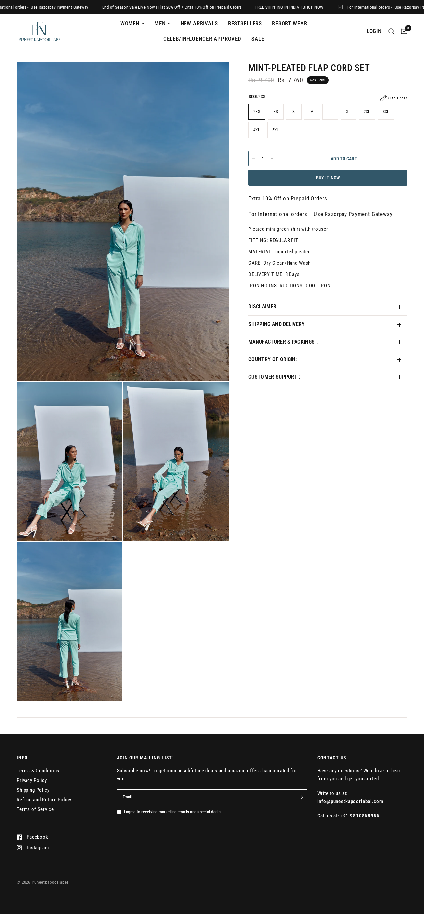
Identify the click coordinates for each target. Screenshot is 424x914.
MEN (160, 23)
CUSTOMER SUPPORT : (274, 377)
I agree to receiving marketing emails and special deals (172, 811)
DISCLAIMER (262, 306)
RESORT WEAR (289, 23)
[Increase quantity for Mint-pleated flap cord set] (272, 158)
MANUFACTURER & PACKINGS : (283, 342)
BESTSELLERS (245, 23)
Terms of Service (35, 809)
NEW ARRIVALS (199, 23)
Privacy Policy (32, 780)
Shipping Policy (33, 790)
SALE (257, 39)
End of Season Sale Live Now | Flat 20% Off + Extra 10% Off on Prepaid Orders (150, 7)
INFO (22, 757)
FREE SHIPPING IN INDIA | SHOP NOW (267, 7)
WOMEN (129, 23)
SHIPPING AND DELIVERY (276, 324)
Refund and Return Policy (44, 800)
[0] (402, 31)
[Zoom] (215, 76)
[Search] (391, 31)
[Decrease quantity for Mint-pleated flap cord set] (254, 158)
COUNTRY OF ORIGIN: (272, 359)
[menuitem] (132, 23)
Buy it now (328, 177)
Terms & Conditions (38, 771)
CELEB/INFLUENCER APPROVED (202, 39)
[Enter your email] (300, 797)
